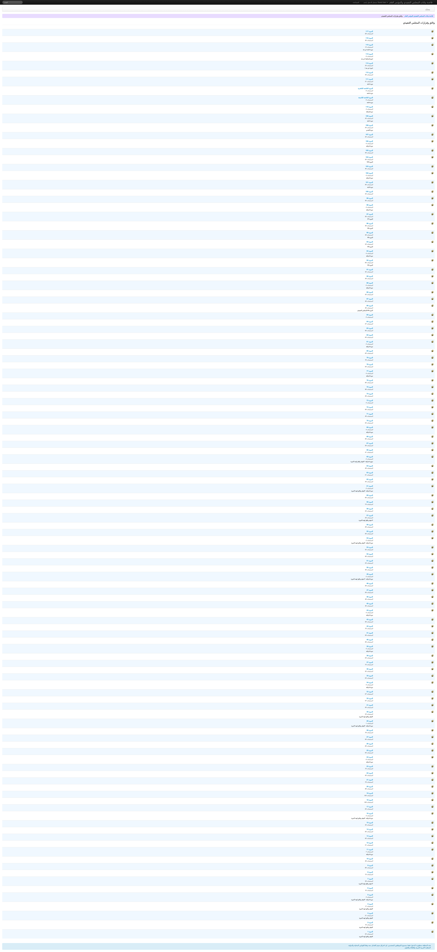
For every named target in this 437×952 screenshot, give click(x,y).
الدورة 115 (369, 44)
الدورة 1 (370, 931)
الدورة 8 (370, 872)
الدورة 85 (370, 315)
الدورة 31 (370, 705)
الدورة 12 (370, 842)
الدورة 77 (370, 371)
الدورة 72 (370, 407)
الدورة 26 (370, 743)
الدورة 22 (370, 773)
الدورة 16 (370, 813)
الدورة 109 (369, 116)
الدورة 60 (370, 495)
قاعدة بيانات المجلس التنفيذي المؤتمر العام (419, 16)
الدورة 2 (370, 922)
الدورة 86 (370, 305)
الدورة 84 (370, 321)
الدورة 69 (370, 427)
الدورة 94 (370, 242)
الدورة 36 (370, 669)
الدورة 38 (370, 655)
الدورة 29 (370, 721)
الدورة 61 (370, 486)
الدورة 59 (370, 502)
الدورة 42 (370, 626)
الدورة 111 (369, 79)
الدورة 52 (370, 554)
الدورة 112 (369, 72)
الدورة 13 (370, 836)
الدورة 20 (370, 786)
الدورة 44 (370, 610)
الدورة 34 (370, 682)
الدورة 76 (370, 380)
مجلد (427, 9)
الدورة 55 (370, 531)
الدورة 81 (370, 341)
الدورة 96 (370, 223)
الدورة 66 (370, 450)
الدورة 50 (370, 567)
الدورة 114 (369, 54)
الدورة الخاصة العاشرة (365, 88)
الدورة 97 (370, 214)
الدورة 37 (370, 662)
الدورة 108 (369, 125)
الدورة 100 (369, 191)
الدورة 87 (370, 299)
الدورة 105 (369, 150)
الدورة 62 (370, 479)
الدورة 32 (370, 698)
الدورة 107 (369, 134)
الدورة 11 (370, 849)
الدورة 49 (370, 574)
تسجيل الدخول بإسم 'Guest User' (375, 2)
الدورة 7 (370, 879)
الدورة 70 (370, 420)
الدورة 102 (369, 173)
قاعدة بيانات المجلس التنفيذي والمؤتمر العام (410, 2)
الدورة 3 (370, 913)
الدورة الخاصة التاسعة (365, 97)
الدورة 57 (370, 515)
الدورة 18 (370, 800)
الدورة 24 (370, 757)
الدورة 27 (370, 737)
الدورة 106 (369, 141)
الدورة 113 (369, 63)
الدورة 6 (370, 888)
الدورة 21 (370, 779)
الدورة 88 (370, 292)
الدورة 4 (370, 904)
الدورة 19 (370, 793)
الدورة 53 (370, 547)
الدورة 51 (370, 560)
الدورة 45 (370, 603)
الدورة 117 (369, 31)
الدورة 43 (370, 619)
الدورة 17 (370, 806)
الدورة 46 (370, 597)
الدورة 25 (370, 750)
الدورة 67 (370, 443)
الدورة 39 (370, 646)
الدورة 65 (370, 456)
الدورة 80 (370, 351)
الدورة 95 (370, 232)
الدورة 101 (369, 182)
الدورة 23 (370, 766)
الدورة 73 (370, 400)
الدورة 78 (370, 364)
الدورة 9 (370, 865)
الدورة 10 (370, 858)
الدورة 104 (369, 157)
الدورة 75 (370, 387)
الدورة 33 (370, 691)
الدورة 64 (370, 466)
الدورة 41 (370, 633)
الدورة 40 (370, 639)
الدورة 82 (370, 335)
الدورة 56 (370, 524)
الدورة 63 (370, 472)
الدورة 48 (370, 583)
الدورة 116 (369, 38)
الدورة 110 (369, 107)
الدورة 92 (370, 260)
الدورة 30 (370, 712)
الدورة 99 (370, 198)
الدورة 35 (370, 675)
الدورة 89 (370, 283)
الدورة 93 (370, 251)
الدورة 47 (370, 590)
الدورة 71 (370, 414)
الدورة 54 (370, 538)
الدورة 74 (370, 393)
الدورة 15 (370, 822)
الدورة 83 (370, 328)
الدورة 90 (370, 276)
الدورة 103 (369, 166)
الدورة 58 (370, 508)
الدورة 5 (370, 894)
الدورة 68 (370, 436)
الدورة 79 (370, 357)
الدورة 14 (370, 829)
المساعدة (356, 2)
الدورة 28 (370, 730)
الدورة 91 (370, 269)
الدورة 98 (370, 205)
